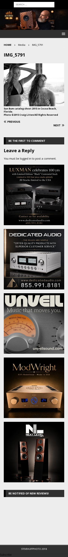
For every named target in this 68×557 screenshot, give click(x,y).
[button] (63, 34)
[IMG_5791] (34, 104)
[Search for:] (34, 4)
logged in (25, 158)
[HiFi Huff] (34, 27)
